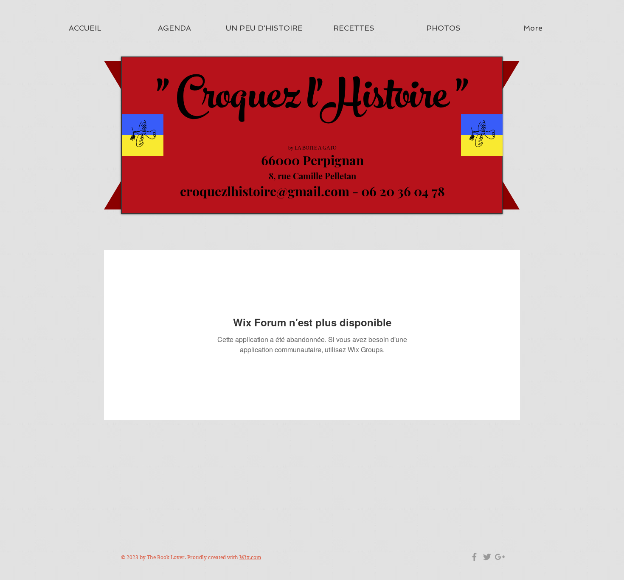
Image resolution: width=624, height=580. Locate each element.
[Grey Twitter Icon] (487, 557)
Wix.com (250, 557)
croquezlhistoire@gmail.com (264, 191)
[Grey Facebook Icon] (474, 557)
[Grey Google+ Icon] (500, 557)
